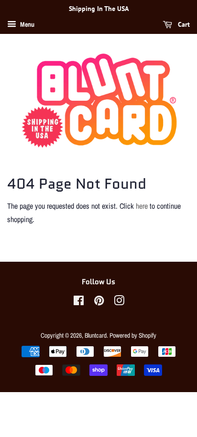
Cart (183, 24)
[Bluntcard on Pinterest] (99, 302)
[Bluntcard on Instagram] (119, 302)
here (142, 206)
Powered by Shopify (132, 335)
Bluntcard (96, 335)
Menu (26, 24)
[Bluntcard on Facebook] (78, 302)
